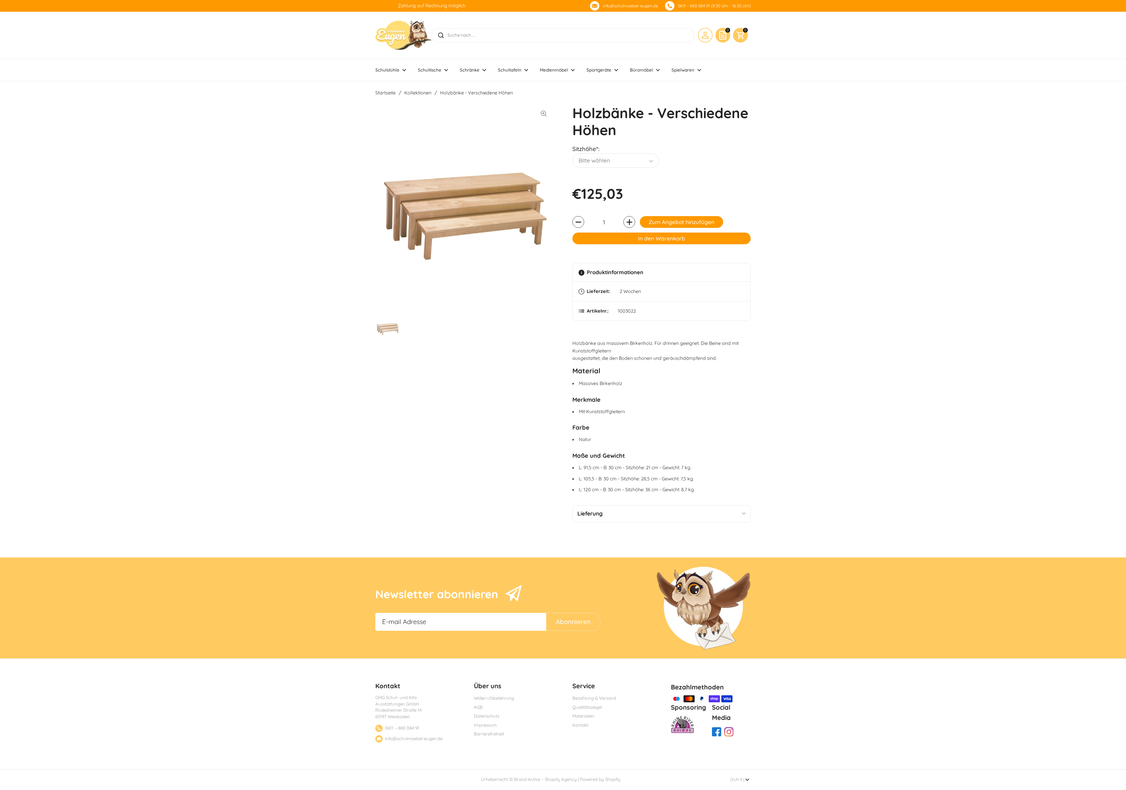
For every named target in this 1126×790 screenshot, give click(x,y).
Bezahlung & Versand (594, 698)
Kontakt (580, 725)
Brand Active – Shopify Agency (545, 779)
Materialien (583, 716)
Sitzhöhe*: (585, 148)
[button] (740, 35)
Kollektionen (417, 93)
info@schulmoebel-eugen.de (630, 6)
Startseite (385, 93)
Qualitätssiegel (587, 707)
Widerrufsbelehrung (494, 698)
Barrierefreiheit (489, 734)
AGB (478, 707)
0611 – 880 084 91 (402, 728)
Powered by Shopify (600, 779)
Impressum (485, 725)
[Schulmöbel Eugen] (403, 35)
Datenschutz (486, 716)
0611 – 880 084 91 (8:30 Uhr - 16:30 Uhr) (714, 6)
